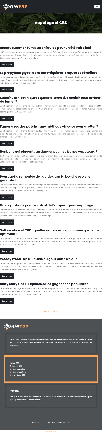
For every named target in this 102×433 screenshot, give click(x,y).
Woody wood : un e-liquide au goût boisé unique (38, 259)
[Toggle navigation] (97, 6)
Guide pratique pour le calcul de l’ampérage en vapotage (46, 205)
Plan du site (51, 431)
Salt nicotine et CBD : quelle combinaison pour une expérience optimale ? (49, 232)
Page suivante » (51, 311)
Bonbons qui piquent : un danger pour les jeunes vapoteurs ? (48, 151)
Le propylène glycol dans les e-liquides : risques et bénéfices (48, 73)
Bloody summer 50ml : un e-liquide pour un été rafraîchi (45, 48)
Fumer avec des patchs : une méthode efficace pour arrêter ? (49, 126)
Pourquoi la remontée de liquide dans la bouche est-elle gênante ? (45, 178)
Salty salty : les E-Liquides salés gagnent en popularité (44, 284)
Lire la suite (7, 64)
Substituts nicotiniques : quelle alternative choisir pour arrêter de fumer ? (50, 100)
